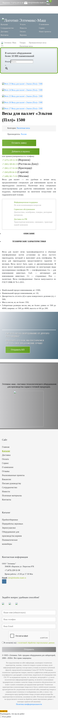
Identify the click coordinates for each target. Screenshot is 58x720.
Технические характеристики (29, 241)
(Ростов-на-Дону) (20, 163)
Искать (8, 62)
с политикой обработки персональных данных (35, 643)
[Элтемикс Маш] (24, 20)
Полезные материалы (12, 495)
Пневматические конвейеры (10, 542)
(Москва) (15, 175)
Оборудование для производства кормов (12, 534)
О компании (44, 24)
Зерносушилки (9, 528)
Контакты (4, 35)
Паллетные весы (23, 128)
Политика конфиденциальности (29, 704)
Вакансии (6, 479)
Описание (29, 234)
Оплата (23, 32)
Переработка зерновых (12, 524)
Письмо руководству (11, 483)
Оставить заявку (19, 143)
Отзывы (5, 471)
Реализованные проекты (13, 475)
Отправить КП (18, 350)
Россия (23, 134)
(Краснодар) (17, 167)
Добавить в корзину (21, 151)
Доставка (4, 32)
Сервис (42, 28)
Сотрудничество (7, 28)
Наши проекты (45, 32)
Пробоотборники (10, 520)
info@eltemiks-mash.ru (36, 3)
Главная (5, 447)
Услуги (22, 24)
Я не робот (6, 717)
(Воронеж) (16, 159)
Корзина (23, 35)
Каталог (6, 451)
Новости (23, 28)
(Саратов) (15, 171)
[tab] (29, 233)
